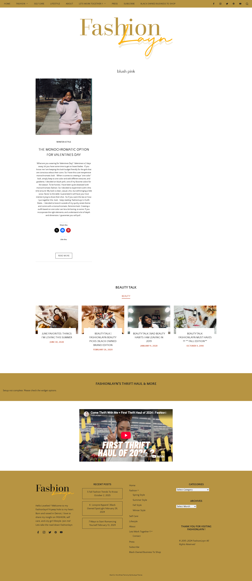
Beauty (126, 296)
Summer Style (140, 500)
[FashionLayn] (126, 35)
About (69, 4)
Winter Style (63, 142)
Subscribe (129, 4)
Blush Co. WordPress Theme (118, 575)
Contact (137, 536)
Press (115, 4)
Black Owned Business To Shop (158, 4)
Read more (64, 256)
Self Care (39, 4)
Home (7, 4)
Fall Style (137, 505)
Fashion (20, 4)
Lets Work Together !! (91, 4)
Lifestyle (55, 4)
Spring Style (139, 495)
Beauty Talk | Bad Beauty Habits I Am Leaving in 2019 (149, 337)
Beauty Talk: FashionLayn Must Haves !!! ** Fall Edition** (195, 337)
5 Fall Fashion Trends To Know (102, 492)
